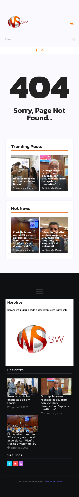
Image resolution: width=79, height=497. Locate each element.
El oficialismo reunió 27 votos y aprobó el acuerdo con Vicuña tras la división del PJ (24, 239)
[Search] (73, 39)
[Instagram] (42, 50)
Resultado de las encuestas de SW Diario (24, 181)
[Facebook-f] (36, 50)
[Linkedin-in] (15, 463)
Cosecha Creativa (54, 481)
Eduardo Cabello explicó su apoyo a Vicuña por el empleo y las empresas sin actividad (54, 239)
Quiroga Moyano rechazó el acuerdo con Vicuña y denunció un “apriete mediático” (54, 177)
